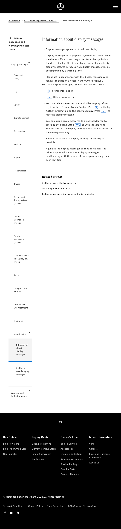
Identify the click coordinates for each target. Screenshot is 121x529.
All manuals (14, 20)
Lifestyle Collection (71, 454)
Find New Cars (11, 443)
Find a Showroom (41, 454)
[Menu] (115, 6)
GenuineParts (67, 469)
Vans (91, 443)
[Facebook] (5, 513)
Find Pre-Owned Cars (14, 448)
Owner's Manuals (69, 474)
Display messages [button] (19, 64)
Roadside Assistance (71, 459)
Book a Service (68, 443)
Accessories (66, 448)
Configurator (10, 454)
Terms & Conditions (13, 506)
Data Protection (55, 506)
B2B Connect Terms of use (82, 506)
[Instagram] (17, 513)
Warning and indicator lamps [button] (18, 394)
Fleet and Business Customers (99, 455)
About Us (94, 462)
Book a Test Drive (41, 443)
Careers (93, 448)
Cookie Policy (35, 506)
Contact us (38, 459)
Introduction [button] (20, 334)
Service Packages (69, 464)
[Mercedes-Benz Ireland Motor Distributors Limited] (60, 6)
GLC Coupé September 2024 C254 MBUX (41, 20)
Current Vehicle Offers (44, 448)
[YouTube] (11, 513)
